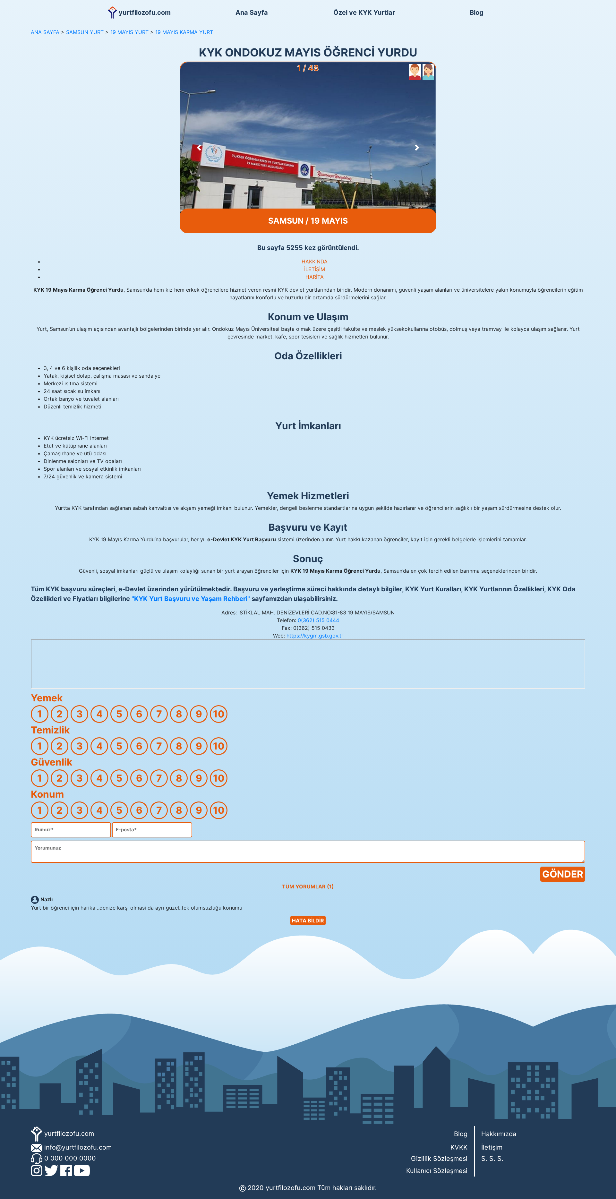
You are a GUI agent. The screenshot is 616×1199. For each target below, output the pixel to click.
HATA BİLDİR (308, 920)
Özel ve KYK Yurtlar (364, 12)
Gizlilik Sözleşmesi (439, 1158)
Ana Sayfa (251, 12)
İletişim (491, 1147)
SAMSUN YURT (85, 32)
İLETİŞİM (314, 269)
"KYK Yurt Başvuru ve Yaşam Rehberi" (191, 599)
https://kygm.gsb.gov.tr (315, 635)
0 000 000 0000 (70, 1158)
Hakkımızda (498, 1134)
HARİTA (314, 277)
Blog (476, 12)
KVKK (458, 1147)
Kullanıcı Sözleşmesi (436, 1171)
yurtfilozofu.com (69, 1133)
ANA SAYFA (45, 32)
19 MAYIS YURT (129, 32)
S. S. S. (492, 1158)
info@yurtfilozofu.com (78, 1147)
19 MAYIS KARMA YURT (184, 32)
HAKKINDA (315, 261)
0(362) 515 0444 (318, 620)
